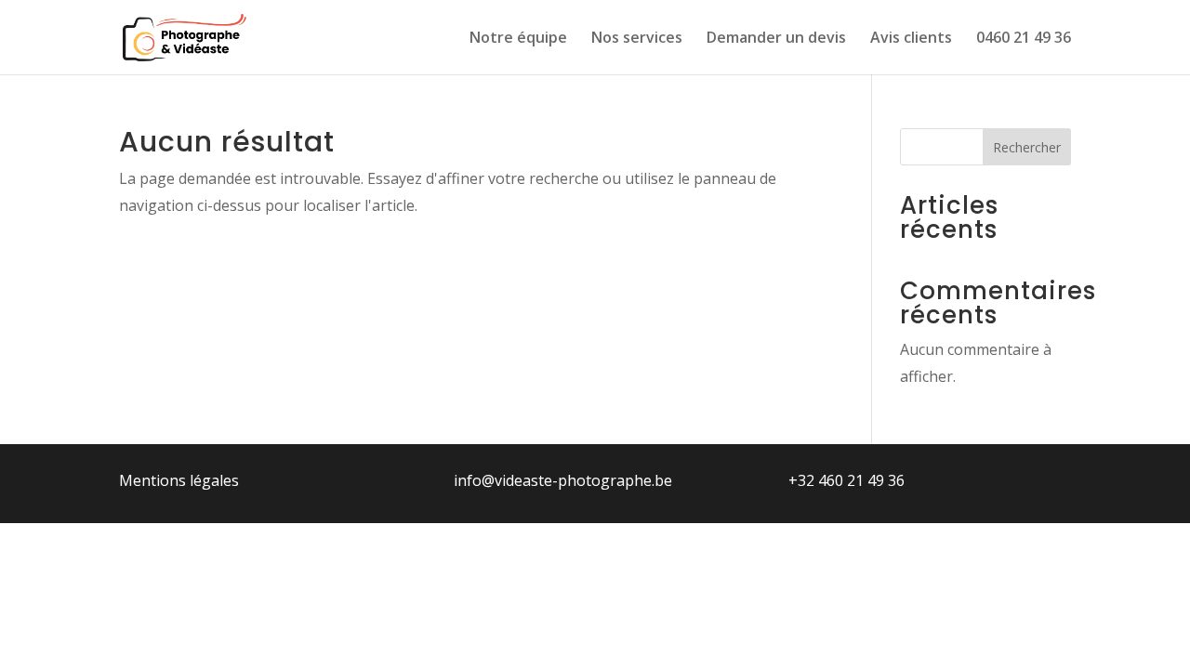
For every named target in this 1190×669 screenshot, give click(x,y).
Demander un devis (776, 39)
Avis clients (911, 39)
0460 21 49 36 (1023, 39)
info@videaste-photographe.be (563, 480)
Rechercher (1027, 147)
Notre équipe (518, 39)
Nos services (636, 39)
